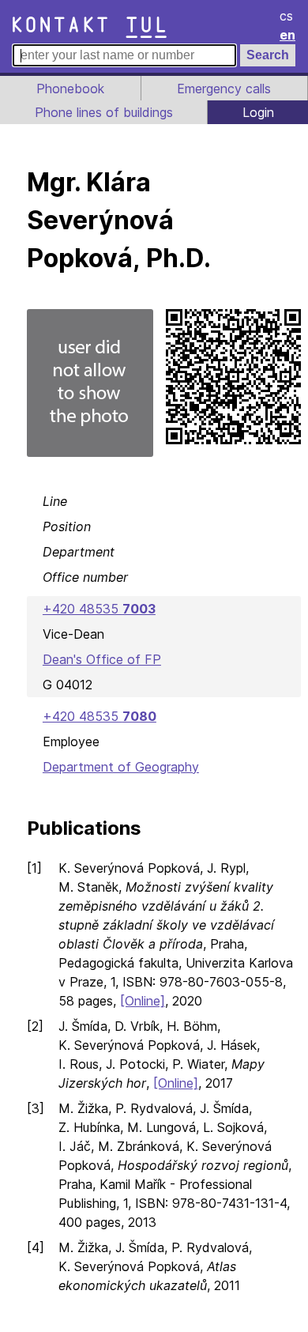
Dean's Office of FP (102, 659)
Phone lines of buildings (104, 112)
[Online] (142, 1001)
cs (286, 16)
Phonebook (70, 88)
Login (258, 112)
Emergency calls (224, 88)
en (287, 35)
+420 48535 (99, 609)
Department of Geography (121, 767)
